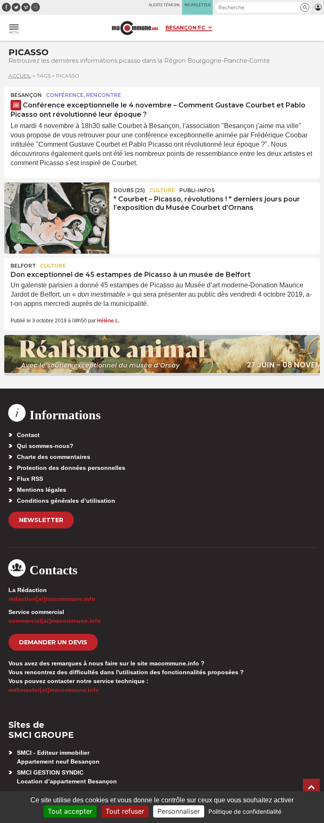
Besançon (26, 95)
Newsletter (41, 520)
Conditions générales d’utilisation (66, 500)
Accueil (19, 75)
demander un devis (53, 642)
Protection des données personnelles (71, 467)
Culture (162, 190)
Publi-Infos (197, 190)
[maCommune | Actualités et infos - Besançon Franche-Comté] (135, 28)
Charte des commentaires (53, 456)
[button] (304, 7)
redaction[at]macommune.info (51, 598)
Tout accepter (70, 811)
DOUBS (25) (129, 190)
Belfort (23, 266)
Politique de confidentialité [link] (244, 811)
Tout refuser (124, 811)
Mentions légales (41, 489)
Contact (28, 435)
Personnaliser (178, 811)
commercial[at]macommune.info (54, 620)
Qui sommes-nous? (45, 445)
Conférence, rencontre (83, 95)
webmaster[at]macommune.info (53, 689)
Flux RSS (30, 478)
